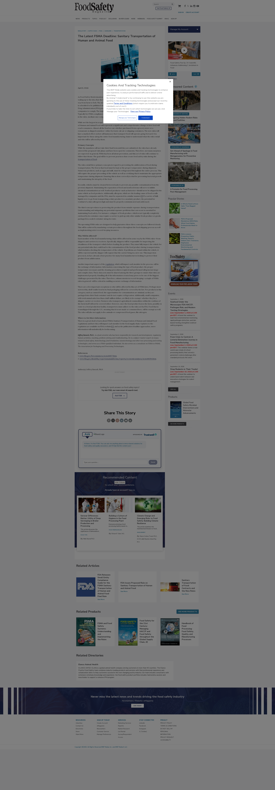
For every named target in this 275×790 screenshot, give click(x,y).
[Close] (170, 81)
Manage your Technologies (127, 118)
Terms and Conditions (123, 103)
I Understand (145, 118)
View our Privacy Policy (140, 111)
